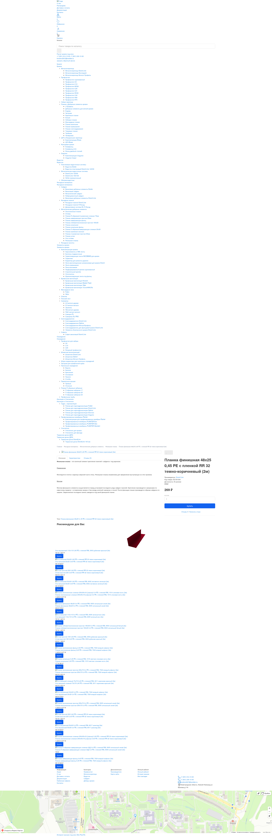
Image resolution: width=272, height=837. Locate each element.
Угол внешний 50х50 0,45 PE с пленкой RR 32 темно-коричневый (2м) (79, 561)
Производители (116, 772)
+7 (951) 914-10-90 (63, 56)
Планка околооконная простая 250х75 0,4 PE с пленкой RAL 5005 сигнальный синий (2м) (86, 705)
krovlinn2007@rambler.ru (65, 58)
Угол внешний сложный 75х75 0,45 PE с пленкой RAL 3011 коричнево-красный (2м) (84, 683)
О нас (59, 3)
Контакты (60, 12)
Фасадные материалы (64, 185)
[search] (59, 51)
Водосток (60, 162)
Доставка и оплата (63, 8)
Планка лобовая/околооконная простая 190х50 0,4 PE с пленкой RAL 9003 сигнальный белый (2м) (90, 628)
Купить (190, 505)
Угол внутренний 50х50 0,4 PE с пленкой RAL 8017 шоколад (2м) (78, 727)
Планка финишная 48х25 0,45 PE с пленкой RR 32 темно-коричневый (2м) (142, 447)
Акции (59, 772)
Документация (62, 10)
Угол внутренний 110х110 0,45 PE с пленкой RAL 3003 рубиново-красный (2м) (82, 550)
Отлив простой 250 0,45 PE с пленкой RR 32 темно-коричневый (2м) (79, 573)
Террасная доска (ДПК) (65, 437)
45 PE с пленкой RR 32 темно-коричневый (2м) (97, 519)
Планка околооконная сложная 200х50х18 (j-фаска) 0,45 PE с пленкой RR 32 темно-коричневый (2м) (90, 739)
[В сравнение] (170, 452)
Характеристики (74, 458)
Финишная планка (111, 447)
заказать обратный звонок (66, 61)
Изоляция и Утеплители (65, 401)
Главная (59, 447)
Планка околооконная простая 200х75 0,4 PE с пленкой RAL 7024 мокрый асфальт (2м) (86, 672)
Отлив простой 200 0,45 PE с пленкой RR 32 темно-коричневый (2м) (79, 716)
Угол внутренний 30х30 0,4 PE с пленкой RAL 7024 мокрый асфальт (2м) (80, 694)
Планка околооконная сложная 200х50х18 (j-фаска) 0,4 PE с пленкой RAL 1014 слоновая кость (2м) (90, 595)
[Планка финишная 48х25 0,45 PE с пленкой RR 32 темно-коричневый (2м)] (111, 452)
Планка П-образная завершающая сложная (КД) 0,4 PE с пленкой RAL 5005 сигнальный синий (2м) (90, 750)
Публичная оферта (63, 781)
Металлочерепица (90, 774)
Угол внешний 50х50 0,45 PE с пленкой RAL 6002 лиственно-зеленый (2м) (81, 584)
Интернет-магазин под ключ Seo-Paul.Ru (71, 835)
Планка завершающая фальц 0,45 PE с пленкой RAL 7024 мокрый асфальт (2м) (83, 761)
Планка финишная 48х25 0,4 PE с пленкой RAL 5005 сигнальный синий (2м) (82, 606)
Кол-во (166, 495)
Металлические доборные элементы (92, 447)
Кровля (59, 66)
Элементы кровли (63, 247)
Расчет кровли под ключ (65, 54)
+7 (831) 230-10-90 (77, 56)
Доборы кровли (89, 781)
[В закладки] (166, 452)
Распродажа (61, 5)
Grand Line (179, 477)
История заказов (143, 774)
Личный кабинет (143, 772)
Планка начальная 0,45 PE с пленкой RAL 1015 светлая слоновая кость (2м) (82, 661)
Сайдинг (87, 778)
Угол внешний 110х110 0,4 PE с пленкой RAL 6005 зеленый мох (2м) (79, 617)
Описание (62, 458)
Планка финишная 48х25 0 (70, 519)
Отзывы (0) (87, 458)
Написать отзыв (194, 512)
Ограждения (61, 339)
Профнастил (88, 772)
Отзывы (184, 512)
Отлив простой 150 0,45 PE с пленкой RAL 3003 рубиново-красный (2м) (80, 639)
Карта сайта (115, 774)
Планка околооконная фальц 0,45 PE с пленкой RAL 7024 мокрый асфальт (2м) (83, 650)
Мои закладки (142, 776)
